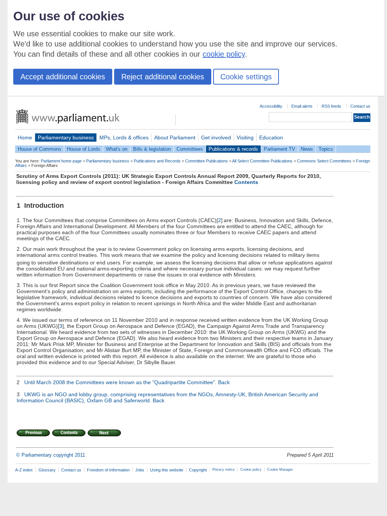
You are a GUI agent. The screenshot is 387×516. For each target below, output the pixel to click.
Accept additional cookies (62, 77)
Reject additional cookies (162, 77)
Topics (326, 149)
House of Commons (39, 149)
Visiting (245, 137)
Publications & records (233, 149)
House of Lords (83, 149)
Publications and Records (157, 161)
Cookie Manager (280, 469)
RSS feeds (331, 106)
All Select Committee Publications (262, 161)
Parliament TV (279, 149)
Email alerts (302, 106)
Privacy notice (223, 469)
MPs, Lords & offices (124, 137)
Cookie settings (246, 77)
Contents (246, 182)
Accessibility (271, 106)
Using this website (166, 470)
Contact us (360, 106)
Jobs (139, 470)
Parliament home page (61, 161)
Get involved (216, 137)
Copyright (198, 470)
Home (25, 137)
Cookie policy (251, 469)
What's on (116, 149)
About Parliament (174, 137)
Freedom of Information (108, 470)
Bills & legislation (152, 149)
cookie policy (224, 54)
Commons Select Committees (324, 161)
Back (224, 382)
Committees (189, 149)
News (307, 149)
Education (271, 137)
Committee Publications (206, 161)
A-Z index (24, 470)
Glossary (47, 470)
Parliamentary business (66, 137)
